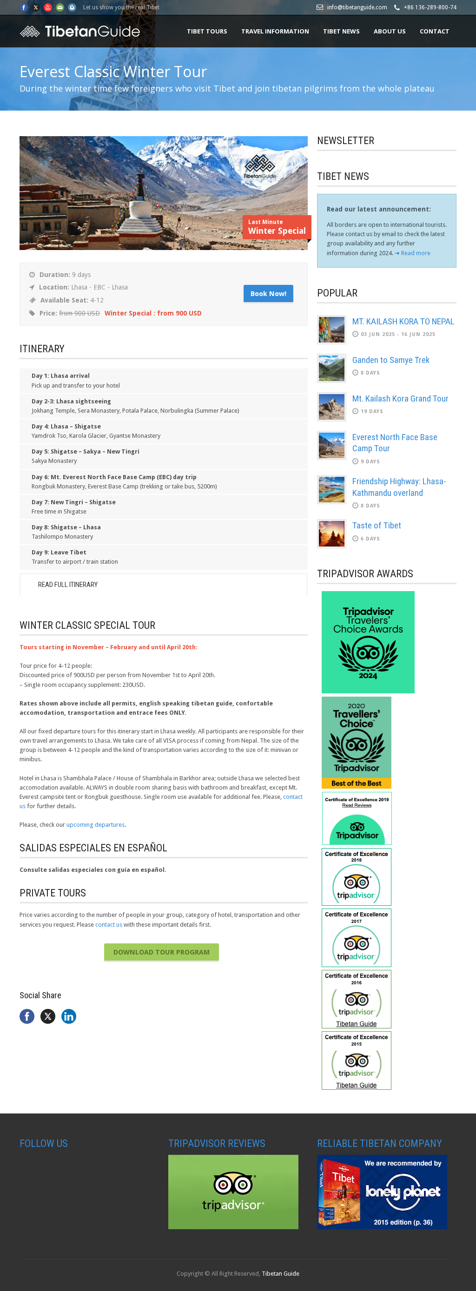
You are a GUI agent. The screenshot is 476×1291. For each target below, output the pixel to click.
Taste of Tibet (376, 525)
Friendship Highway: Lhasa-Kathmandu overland (399, 487)
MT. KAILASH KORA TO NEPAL (403, 321)
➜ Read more (412, 253)
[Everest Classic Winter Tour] (164, 247)
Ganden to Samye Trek (391, 360)
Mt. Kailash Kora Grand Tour (400, 398)
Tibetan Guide (280, 1273)
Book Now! (268, 294)
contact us (108, 924)
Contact (435, 31)
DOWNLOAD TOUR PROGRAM (161, 952)
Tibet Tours (207, 31)
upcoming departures (95, 824)
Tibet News (341, 31)
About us (390, 31)
